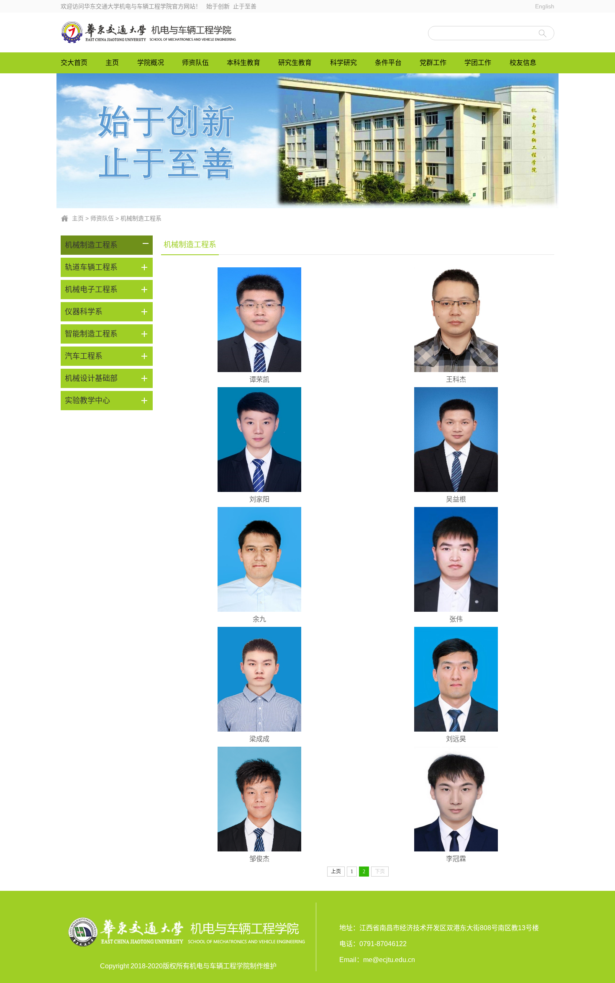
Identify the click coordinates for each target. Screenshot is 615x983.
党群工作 (433, 62)
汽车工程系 (83, 356)
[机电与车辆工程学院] (150, 32)
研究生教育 (295, 62)
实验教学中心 (87, 400)
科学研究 (343, 62)
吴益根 (456, 499)
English (544, 6)
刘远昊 (456, 738)
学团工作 (477, 62)
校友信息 (523, 62)
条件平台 (388, 62)
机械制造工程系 (140, 218)
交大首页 (74, 62)
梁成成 (259, 738)
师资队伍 (195, 62)
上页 (336, 871)
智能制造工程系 (91, 334)
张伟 (456, 619)
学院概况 (150, 62)
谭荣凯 (259, 379)
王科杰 (456, 379)
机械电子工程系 (91, 289)
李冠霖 (456, 858)
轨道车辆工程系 (91, 267)
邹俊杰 (259, 858)
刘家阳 (259, 499)
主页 (112, 62)
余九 (259, 619)
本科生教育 (243, 62)
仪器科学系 (83, 312)
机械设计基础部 (91, 378)
